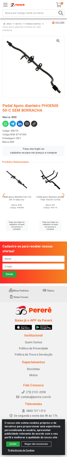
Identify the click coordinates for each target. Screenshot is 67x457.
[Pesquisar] (60, 13)
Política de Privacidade (33, 348)
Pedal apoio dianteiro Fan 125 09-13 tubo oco (16, 198)
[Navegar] (4, 195)
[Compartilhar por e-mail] (27, 124)
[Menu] (5, 5)
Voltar (59, 22)
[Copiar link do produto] (34, 124)
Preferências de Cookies (21, 450)
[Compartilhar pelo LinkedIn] (20, 124)
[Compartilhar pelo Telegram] (13, 124)
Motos (33, 375)
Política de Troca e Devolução (33, 354)
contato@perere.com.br (36, 397)
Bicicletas (33, 369)
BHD (12, 142)
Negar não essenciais (36, 444)
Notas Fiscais (20, 297)
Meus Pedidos (21, 290)
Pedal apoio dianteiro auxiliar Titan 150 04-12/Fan (50, 198)
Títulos (50, 290)
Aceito (13, 444)
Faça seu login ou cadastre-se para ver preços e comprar (33, 150)
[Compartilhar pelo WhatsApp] (5, 124)
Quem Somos (33, 342)
